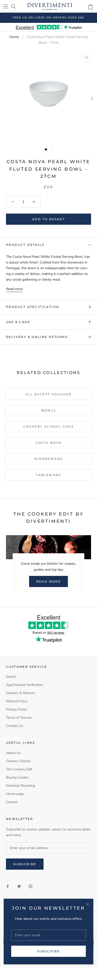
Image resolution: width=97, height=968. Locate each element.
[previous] (5, 98)
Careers (12, 802)
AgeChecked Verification (24, 684)
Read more (14, 289)
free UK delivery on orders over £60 (48, 17)
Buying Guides (17, 777)
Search (11, 676)
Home (14, 37)
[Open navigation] (5, 6)
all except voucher (48, 394)
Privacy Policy (16, 709)
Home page (15, 793)
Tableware (48, 475)
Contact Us (14, 725)
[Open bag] (90, 6)
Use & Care (18, 322)
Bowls (48, 410)
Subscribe (48, 951)
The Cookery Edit (19, 769)
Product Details (25, 245)
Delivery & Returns (20, 693)
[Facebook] (7, 886)
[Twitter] (19, 886)
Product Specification (32, 307)
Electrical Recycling (20, 785)
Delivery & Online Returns (37, 337)
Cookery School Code (48, 426)
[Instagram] (30, 886)
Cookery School (18, 761)
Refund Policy (16, 701)
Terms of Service (19, 717)
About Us (13, 752)
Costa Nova (48, 443)
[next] (91, 98)
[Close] (88, 904)
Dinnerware (48, 459)
